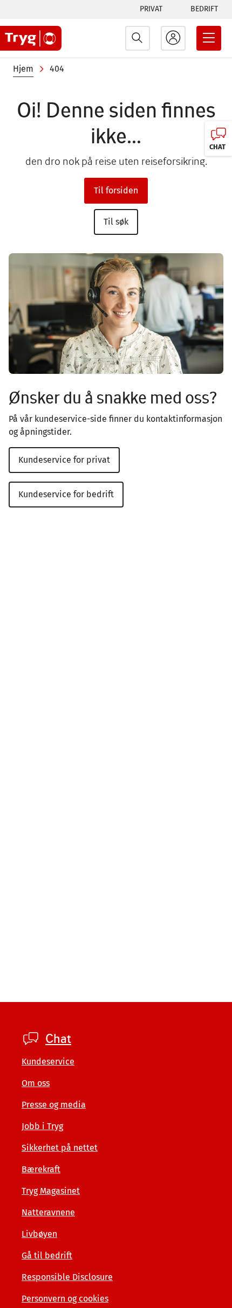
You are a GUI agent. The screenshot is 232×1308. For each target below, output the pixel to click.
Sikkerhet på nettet (60, 1148)
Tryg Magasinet (51, 1191)
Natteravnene (48, 1212)
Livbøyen (39, 1234)
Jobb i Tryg (42, 1126)
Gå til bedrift (47, 1255)
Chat (58, 1038)
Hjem (23, 69)
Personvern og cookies (65, 1298)
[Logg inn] (173, 38)
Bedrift (204, 8)
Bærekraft (41, 1169)
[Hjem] (31, 38)
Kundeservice (48, 1061)
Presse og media (54, 1105)
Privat (151, 8)
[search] (137, 38)
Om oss (36, 1083)
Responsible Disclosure (67, 1277)
